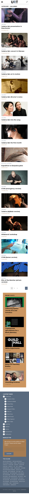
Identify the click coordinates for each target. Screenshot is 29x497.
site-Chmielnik (11, 471)
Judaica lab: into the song (10, 120)
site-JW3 (13, 474)
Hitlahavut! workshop (9, 234)
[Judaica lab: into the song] (14, 109)
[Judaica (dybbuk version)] (14, 200)
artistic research (7, 461)
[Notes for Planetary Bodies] (14, 358)
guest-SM (5, 466)
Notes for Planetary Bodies (12, 365)
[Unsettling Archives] (14, 376)
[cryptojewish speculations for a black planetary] (14, 322)
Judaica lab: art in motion (10, 74)
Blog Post (3, 163)
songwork (5, 483)
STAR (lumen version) (9, 257)
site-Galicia (21, 473)
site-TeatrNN (6, 481)
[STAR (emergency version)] (14, 177)
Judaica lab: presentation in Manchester (11, 27)
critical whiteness (17, 461)
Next (26, 288)
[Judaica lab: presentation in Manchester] (14, 15)
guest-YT (10, 466)
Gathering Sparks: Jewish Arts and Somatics (12, 310)
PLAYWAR (23, 468)
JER (17, 466)
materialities (6, 468)
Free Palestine (20, 463)
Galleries (3, 24)
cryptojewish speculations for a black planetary (11, 330)
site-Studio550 (13, 479)
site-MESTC (20, 476)
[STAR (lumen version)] (14, 246)
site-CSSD (18, 471)
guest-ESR (10, 464)
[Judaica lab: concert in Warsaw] (14, 40)
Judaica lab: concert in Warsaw (12, 51)
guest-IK (16, 464)
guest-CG (5, 464)
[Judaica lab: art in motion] (14, 63)
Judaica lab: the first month (11, 143)
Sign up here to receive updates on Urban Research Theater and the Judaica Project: (14, 443)
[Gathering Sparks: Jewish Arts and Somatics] (14, 302)
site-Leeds (5, 476)
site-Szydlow (21, 479)
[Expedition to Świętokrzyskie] (14, 154)
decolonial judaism (8, 463)
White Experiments (12, 348)
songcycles (22, 481)
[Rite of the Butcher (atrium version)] (14, 269)
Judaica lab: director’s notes (11, 97)
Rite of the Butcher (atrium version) (11, 281)
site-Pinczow (14, 478)
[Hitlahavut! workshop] (14, 223)
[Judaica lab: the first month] (14, 132)
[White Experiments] (14, 342)
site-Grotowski (6, 474)
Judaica (20, 466)
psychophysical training (9, 469)
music (11, 468)
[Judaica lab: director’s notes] (14, 86)
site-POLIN (21, 478)
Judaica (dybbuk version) (10, 211)
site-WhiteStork (14, 481)
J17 (14, 466)
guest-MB (21, 464)
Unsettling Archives (12, 382)
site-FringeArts (13, 473)
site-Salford (6, 479)
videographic (6, 484)
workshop (13, 484)
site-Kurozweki (20, 474)
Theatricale (15, 483)
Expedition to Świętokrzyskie (12, 166)
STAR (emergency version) (11, 188)
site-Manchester (13, 476)
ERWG (15, 463)
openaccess (17, 468)
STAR (10, 483)
